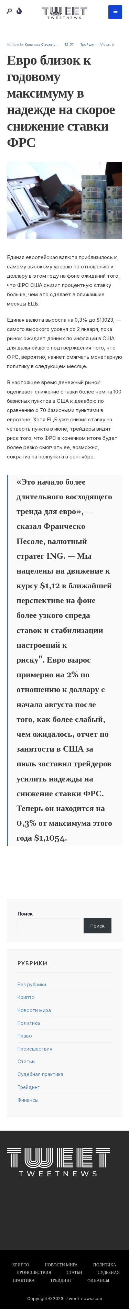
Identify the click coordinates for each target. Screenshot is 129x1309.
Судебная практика (40, 1074)
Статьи (26, 1061)
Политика (29, 1023)
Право (25, 1036)
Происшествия (35, 1049)
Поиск (25, 914)
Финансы (28, 1100)
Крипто (26, 997)
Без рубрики (32, 984)
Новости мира (34, 1010)
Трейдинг (88, 44)
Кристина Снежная (41, 44)
